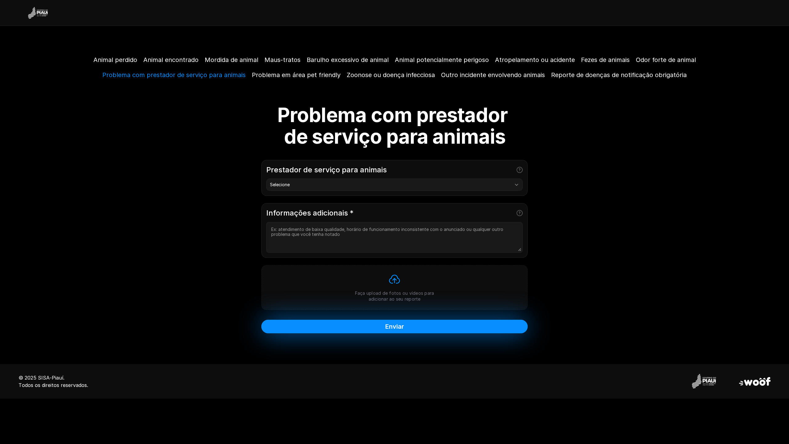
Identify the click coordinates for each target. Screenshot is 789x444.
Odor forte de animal (666, 60)
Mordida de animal (231, 60)
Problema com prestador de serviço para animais (174, 75)
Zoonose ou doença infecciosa (391, 75)
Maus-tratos (282, 60)
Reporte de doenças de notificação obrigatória (619, 75)
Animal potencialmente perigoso (442, 60)
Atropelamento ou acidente (535, 60)
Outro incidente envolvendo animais (493, 75)
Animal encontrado (170, 60)
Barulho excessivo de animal (348, 60)
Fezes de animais (605, 60)
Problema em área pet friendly (296, 75)
